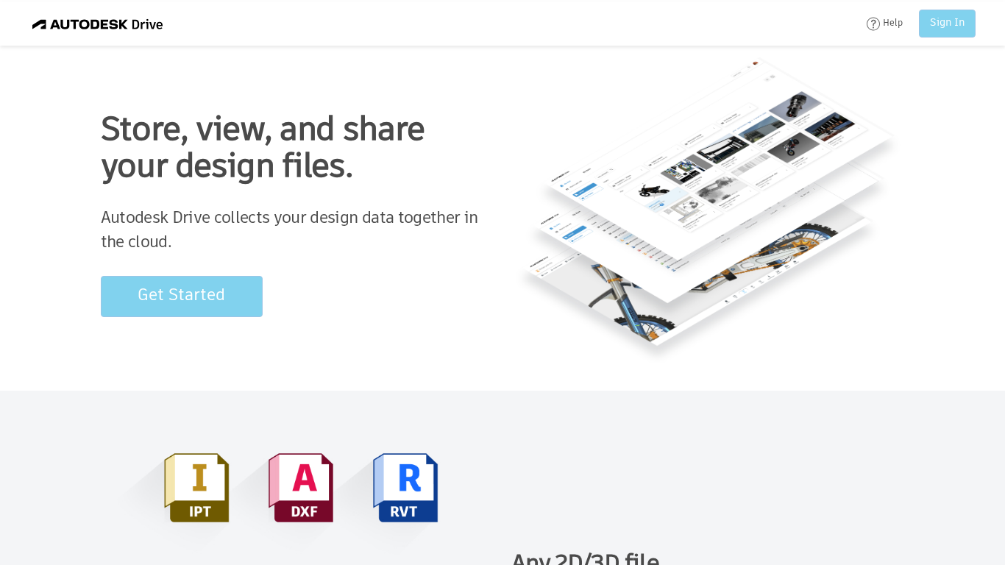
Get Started (181, 296)
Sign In (947, 23)
